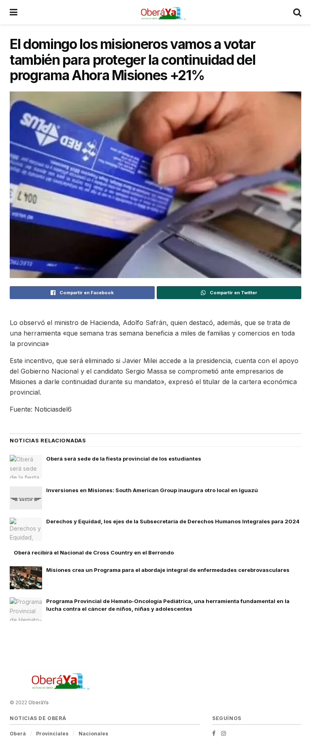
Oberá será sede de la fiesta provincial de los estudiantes (123, 458)
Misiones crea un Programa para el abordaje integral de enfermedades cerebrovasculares (168, 570)
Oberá (18, 734)
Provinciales (52, 734)
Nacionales (93, 734)
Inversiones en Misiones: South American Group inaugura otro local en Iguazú (152, 490)
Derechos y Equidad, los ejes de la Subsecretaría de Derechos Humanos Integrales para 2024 (173, 521)
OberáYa (38, 702)
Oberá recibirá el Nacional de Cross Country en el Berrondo (94, 552)
